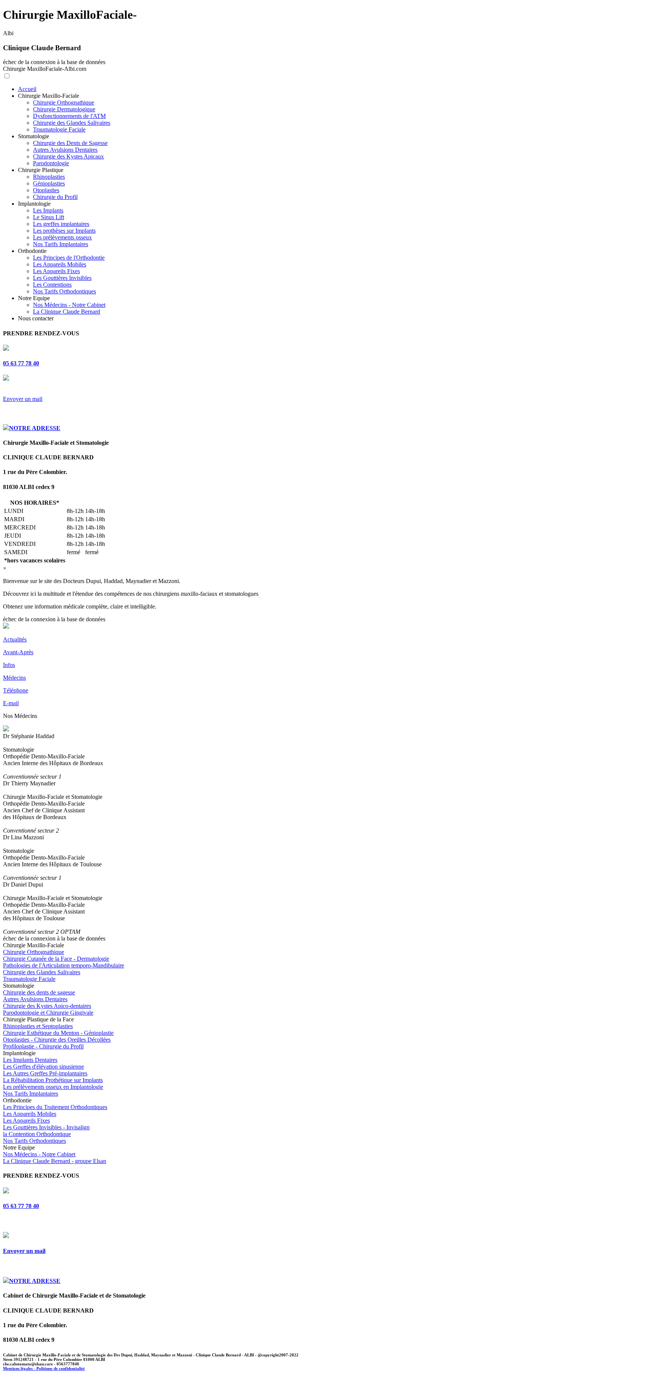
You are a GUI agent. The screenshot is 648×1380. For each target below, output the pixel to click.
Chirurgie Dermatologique (64, 109)
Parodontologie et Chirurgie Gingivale (48, 1012)
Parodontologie (51, 163)
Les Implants (48, 210)
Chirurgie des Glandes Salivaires (71, 123)
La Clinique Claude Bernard (66, 311)
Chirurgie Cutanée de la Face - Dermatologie (56, 958)
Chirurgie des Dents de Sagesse (70, 143)
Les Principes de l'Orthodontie (69, 257)
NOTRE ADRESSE (34, 428)
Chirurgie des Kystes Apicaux (68, 156)
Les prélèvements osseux (62, 237)
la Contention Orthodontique (37, 1134)
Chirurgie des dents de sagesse (39, 992)
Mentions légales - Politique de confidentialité (44, 1368)
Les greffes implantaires (61, 224)
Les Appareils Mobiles (59, 264)
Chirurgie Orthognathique (63, 102)
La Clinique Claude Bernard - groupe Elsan (54, 1161)
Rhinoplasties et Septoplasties (38, 1026)
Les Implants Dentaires (30, 1060)
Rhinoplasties (49, 176)
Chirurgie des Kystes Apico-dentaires (47, 1006)
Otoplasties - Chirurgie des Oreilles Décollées (57, 1039)
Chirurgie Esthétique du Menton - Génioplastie (58, 1033)
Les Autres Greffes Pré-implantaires (45, 1073)
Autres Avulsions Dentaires (65, 150)
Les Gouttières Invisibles (62, 278)
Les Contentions (52, 284)
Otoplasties (46, 190)
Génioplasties (49, 183)
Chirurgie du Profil (55, 197)
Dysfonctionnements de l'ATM (69, 116)
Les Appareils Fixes (56, 271)
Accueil (27, 89)
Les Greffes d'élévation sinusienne (43, 1066)
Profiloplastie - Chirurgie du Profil (43, 1046)
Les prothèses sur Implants (64, 230)
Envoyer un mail (22, 399)
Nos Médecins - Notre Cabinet (69, 305)
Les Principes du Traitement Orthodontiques (55, 1107)
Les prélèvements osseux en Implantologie (53, 1087)
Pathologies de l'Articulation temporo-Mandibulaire (63, 965)
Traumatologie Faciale (59, 129)
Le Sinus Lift (48, 217)
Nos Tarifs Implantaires (60, 244)
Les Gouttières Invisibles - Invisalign (46, 1127)
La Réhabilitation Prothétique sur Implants (53, 1080)
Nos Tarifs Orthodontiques (64, 291)
